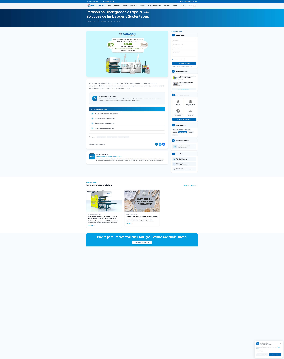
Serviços (141, 5)
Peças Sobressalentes (154, 5)
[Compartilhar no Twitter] (160, 144)
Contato (174, 5)
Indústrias (116, 5)
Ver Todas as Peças (184, 119)
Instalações (187, 129)
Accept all (275, 354)
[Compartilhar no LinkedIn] (156, 144)
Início (109, 5)
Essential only (262, 354)
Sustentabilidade (101, 137)
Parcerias (191, 132)
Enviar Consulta (185, 63)
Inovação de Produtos (178, 129)
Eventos (175, 132)
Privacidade (186, 66)
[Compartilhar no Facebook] (163, 144)
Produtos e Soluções (129, 5)
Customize (260, 350)
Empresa (166, 5)
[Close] (280, 343)
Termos (190, 66)
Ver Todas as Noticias (183, 89)
